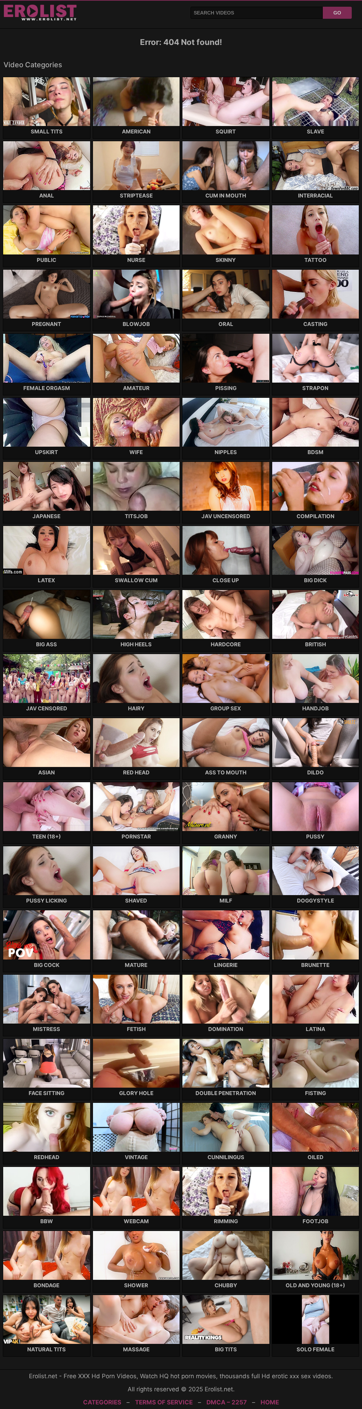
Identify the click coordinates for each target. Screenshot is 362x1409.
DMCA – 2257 (226, 1402)
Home (270, 1402)
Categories (102, 1402)
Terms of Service (164, 1402)
